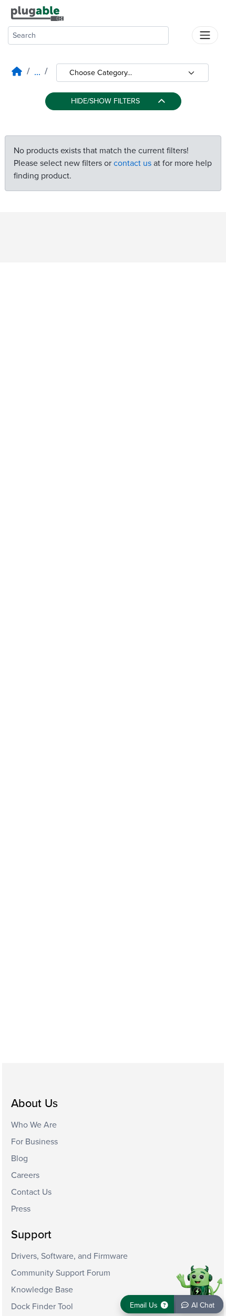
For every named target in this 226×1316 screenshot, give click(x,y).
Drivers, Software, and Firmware (69, 1256)
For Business (34, 1141)
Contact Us (31, 1192)
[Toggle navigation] (205, 35)
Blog (19, 1158)
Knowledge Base (42, 1290)
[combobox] (88, 35)
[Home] (17, 72)
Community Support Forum (60, 1273)
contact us (132, 163)
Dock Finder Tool (42, 1306)
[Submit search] (180, 33)
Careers (25, 1175)
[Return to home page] (37, 13)
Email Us (145, 1305)
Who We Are (34, 1125)
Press (20, 1209)
